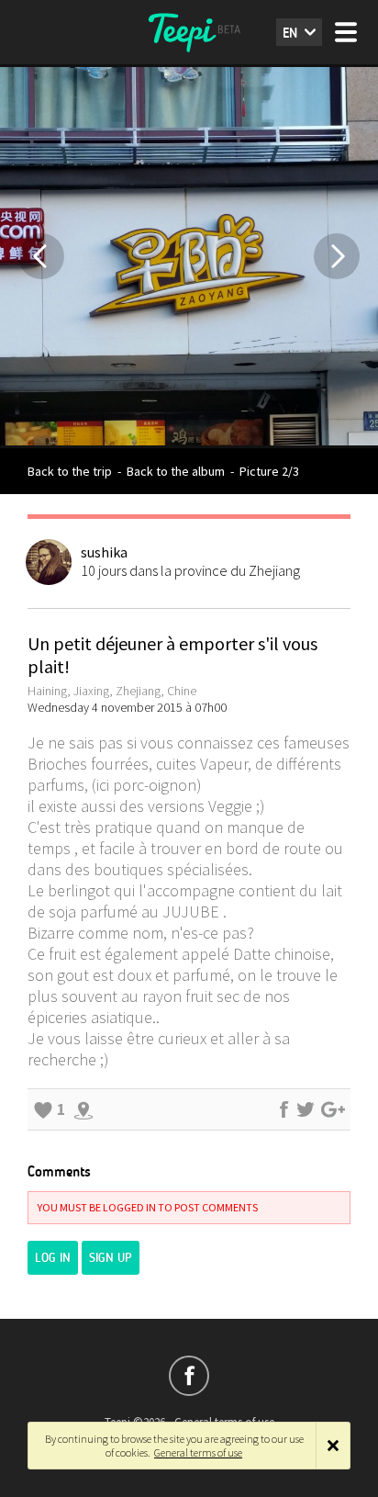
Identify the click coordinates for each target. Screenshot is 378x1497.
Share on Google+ (333, 1109)
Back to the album (176, 471)
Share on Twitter (305, 1109)
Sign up (110, 1258)
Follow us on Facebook (189, 1376)
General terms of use (198, 1452)
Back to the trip (70, 471)
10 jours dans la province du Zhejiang (190, 570)
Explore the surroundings (83, 1109)
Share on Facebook (283, 1109)
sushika (104, 552)
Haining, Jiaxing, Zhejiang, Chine (112, 690)
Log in (53, 1258)
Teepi (189, 32)
